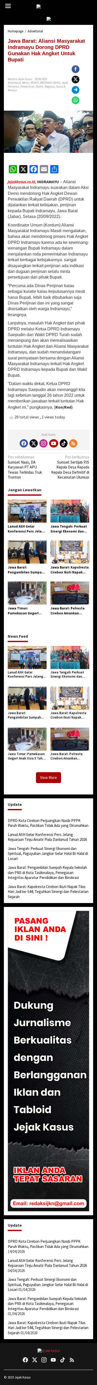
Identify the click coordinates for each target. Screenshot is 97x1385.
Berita (25, 82)
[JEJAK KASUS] (49, 6)
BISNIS (35, 82)
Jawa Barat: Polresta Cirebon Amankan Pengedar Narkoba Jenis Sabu (67, 611)
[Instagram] (43, 443)
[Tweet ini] (75, 79)
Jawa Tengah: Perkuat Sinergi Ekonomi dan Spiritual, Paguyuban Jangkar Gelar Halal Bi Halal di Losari (68, 529)
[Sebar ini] (75, 69)
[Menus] (8, 6)
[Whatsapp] (75, 100)
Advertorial (14, 82)
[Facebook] (24, 443)
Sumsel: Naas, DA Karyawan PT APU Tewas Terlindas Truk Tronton (25, 467)
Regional (50, 86)
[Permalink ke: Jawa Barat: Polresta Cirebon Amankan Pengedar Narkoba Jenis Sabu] (69, 592)
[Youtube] (53, 443)
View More (48, 777)
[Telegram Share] (75, 90)
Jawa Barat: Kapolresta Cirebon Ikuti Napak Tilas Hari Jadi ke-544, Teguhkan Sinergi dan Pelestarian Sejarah (69, 570)
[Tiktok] (64, 443)
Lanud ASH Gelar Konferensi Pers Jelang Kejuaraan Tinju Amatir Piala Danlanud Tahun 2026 (27, 529)
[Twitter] (33, 443)
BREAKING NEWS (50, 82)
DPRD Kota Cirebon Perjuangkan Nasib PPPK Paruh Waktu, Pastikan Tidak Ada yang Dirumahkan (48, 823)
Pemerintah (27, 86)
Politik (39, 86)
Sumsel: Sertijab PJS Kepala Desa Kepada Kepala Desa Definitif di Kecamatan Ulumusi (70, 467)
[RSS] (73, 443)
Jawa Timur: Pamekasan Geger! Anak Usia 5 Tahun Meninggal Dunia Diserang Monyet (23, 611)
